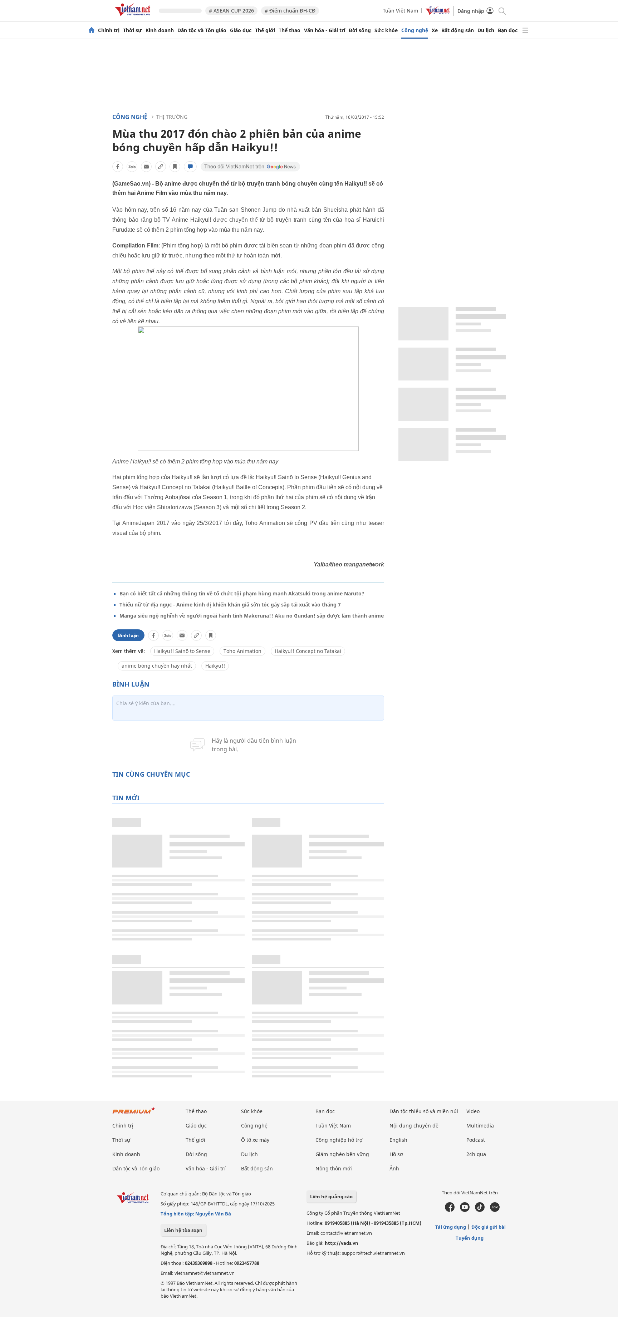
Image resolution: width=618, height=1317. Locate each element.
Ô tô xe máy (255, 1139)
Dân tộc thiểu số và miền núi (423, 1111)
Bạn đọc (508, 30)
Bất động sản (457, 30)
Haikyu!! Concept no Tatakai (308, 651)
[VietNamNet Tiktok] (480, 1210)
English (398, 1139)
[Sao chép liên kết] (160, 166)
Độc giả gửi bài (488, 1227)
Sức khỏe (386, 30)
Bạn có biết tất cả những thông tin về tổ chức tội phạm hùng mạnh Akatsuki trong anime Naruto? (241, 593)
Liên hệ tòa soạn (183, 1230)
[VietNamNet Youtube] (465, 1210)
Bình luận (128, 635)
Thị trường (171, 116)
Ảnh (394, 1168)
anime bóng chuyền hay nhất (157, 665)
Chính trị (108, 30)
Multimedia (480, 1125)
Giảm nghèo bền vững (342, 1154)
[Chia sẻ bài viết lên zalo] (132, 166)
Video (473, 1111)
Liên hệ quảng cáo (331, 1196)
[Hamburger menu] (525, 30)
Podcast (475, 1139)
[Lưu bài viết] (175, 166)
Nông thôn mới (333, 1168)
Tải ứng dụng (450, 1227)
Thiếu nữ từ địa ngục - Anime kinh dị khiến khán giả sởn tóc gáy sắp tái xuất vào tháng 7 (230, 604)
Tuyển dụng (470, 1238)
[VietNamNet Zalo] (495, 1210)
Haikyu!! (215, 665)
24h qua (476, 1154)
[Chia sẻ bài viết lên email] (146, 166)
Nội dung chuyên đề (413, 1125)
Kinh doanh (160, 30)
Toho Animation (242, 651)
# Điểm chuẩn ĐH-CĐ (290, 10)
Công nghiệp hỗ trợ (339, 1139)
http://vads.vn (341, 1243)
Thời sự (132, 30)
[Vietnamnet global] (437, 13)
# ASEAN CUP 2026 (231, 10)
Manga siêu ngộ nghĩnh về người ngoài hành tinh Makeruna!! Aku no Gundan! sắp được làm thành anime (251, 615)
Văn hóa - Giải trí (324, 30)
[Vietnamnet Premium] (133, 1114)
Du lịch (485, 30)
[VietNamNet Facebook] (450, 1210)
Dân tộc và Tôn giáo (201, 30)
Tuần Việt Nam (400, 10)
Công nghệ (414, 30)
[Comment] (190, 166)
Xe (435, 30)
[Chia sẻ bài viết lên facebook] (117, 166)
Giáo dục (240, 30)
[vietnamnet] (133, 17)
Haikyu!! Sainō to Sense (182, 651)
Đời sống (360, 30)
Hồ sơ (396, 1154)
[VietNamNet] (91, 30)
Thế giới (265, 30)
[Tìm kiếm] (501, 10)
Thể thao (289, 30)
